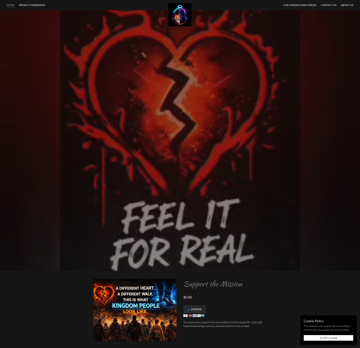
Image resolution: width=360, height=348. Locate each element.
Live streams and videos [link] (299, 5)
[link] (180, 4)
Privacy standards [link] (32, 5)
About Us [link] (347, 5)
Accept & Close (328, 338)
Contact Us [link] (328, 5)
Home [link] (10, 5)
